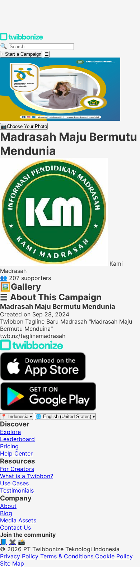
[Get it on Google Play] (48, 408)
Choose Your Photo (24, 126)
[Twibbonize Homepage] (21, 38)
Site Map (12, 563)
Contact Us (15, 527)
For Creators (17, 468)
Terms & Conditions (66, 556)
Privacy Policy (19, 556)
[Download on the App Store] (43, 378)
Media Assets (18, 520)
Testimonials (17, 490)
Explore (10, 431)
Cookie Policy (114, 556)
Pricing (9, 446)
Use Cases (14, 483)
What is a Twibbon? (26, 476)
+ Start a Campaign (21, 54)
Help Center (16, 453)
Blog (6, 513)
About (8, 505)
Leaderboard (17, 439)
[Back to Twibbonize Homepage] (31, 348)
